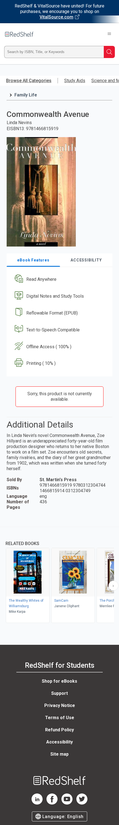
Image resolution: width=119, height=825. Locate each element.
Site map (59, 754)
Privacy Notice (59, 705)
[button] (59, 279)
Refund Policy (59, 729)
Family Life (25, 95)
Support (59, 693)
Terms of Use (59, 717)
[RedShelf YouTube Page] (67, 803)
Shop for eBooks (59, 681)
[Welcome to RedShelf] (19, 34)
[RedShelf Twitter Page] (81, 803)
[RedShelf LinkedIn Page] (37, 803)
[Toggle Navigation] (109, 34)
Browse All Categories (28, 80)
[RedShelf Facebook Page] (52, 803)
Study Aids (74, 80)
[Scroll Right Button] (113, 586)
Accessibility (59, 742)
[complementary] (59, 575)
